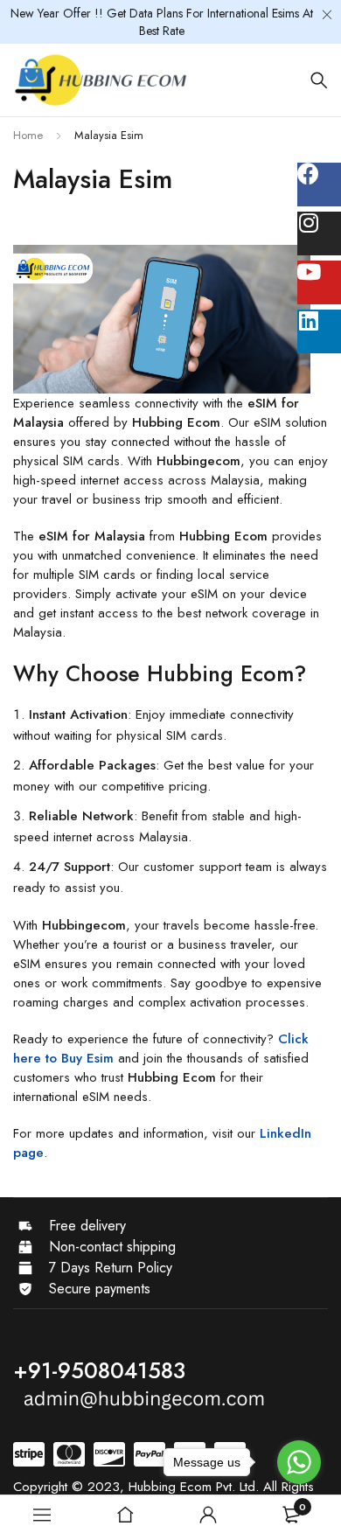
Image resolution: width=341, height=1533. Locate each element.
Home (28, 135)
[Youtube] (319, 282)
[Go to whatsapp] (299, 1462)
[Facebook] (319, 184)
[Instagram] (319, 233)
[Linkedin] (319, 331)
